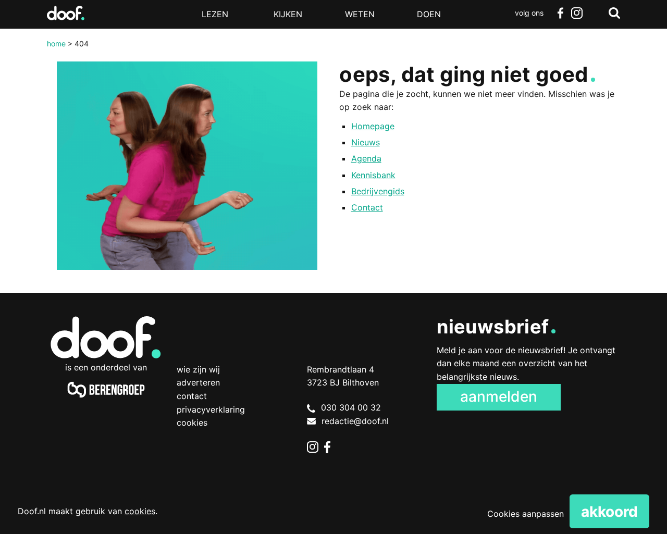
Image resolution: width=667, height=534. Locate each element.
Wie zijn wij (198, 369)
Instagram (577, 13)
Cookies (192, 422)
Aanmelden (498, 396)
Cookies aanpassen (525, 513)
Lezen (215, 14)
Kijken (288, 14)
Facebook (560, 13)
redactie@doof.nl (355, 421)
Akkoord (609, 511)
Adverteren (198, 382)
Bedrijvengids (377, 191)
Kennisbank (373, 175)
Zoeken (614, 13)
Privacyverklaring (211, 409)
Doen (429, 14)
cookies (140, 511)
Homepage (372, 126)
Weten (360, 14)
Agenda (366, 158)
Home (56, 43)
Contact (367, 207)
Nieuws (365, 142)
